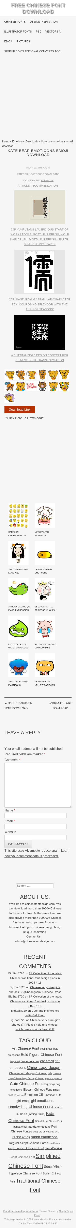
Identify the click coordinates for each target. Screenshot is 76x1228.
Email (9, 821)
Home (5, 141)
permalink (47, 180)
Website (10, 832)
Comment (12, 760)
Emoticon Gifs (52, 1094)
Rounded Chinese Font (28, 1148)
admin (46, 167)
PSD (38, 31)
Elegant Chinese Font (37, 1089)
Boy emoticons (29, 1061)
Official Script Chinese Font (48, 1121)
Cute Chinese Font (26, 1084)
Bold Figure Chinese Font (41, 1054)
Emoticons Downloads (25, 141)
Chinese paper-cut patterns (48, 1078)
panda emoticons (39, 1126)
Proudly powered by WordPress (20, 1211)
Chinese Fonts (15, 21)
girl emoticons (42, 1101)
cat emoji (47, 1061)
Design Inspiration (44, 21)
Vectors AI (53, 31)
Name (9, 810)
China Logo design (43, 1067)
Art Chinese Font (25, 1048)
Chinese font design (22, 1073)
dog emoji (49, 1084)
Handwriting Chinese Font (29, 1107)
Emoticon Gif (33, 1094)
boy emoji (15, 1061)
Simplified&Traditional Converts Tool (33, 51)
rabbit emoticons (44, 1137)
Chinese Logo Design (23, 1078)
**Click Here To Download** (24, 418)
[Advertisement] (38, 98)
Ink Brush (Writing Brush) (30, 1113)
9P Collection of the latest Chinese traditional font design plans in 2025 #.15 (36, 978)
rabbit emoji (21, 1137)
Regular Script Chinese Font (27, 1143)
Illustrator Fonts (18, 31)
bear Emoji (46, 1048)
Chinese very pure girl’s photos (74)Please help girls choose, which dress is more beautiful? (36, 1025)
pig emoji (33, 1131)
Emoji (8, 41)
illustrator (56, 1107)
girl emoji (23, 1101)
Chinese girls (43, 1073)
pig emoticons (46, 1131)
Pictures (23, 41)
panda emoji (20, 1126)
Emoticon (19, 1095)
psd (57, 1131)
